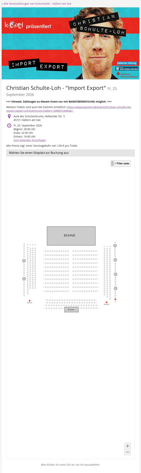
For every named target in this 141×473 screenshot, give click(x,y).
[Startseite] (70, 43)
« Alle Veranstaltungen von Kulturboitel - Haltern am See (36, 3)
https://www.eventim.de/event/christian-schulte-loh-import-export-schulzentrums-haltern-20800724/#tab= (68, 108)
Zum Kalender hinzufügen (30, 140)
